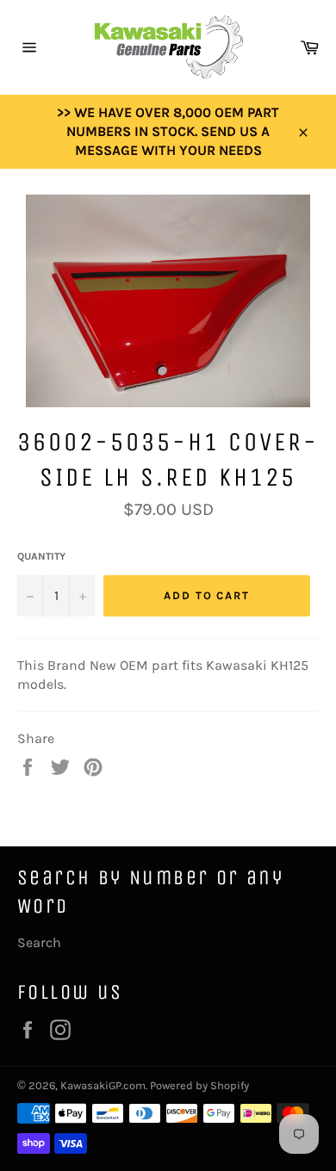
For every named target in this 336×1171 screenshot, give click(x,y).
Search (39, 942)
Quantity (41, 556)
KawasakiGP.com (103, 1085)
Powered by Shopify (199, 1085)
